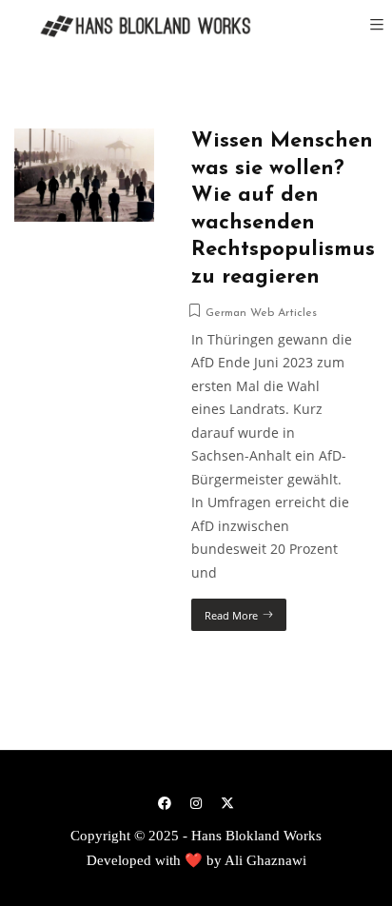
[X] (227, 803)
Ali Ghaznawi (265, 860)
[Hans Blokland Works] (133, 26)
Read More (231, 615)
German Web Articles (261, 313)
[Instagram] (196, 803)
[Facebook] (164, 803)
